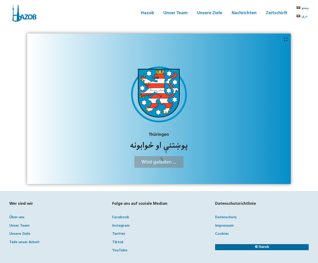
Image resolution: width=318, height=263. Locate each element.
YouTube (119, 250)
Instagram (121, 226)
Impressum (224, 226)
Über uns (16, 217)
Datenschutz (226, 217)
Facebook (120, 217)
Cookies (222, 234)
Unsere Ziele (209, 13)
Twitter (118, 234)
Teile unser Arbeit (24, 242)
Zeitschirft (276, 13)
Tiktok (118, 242)
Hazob (147, 13)
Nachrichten (244, 13)
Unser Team (175, 13)
